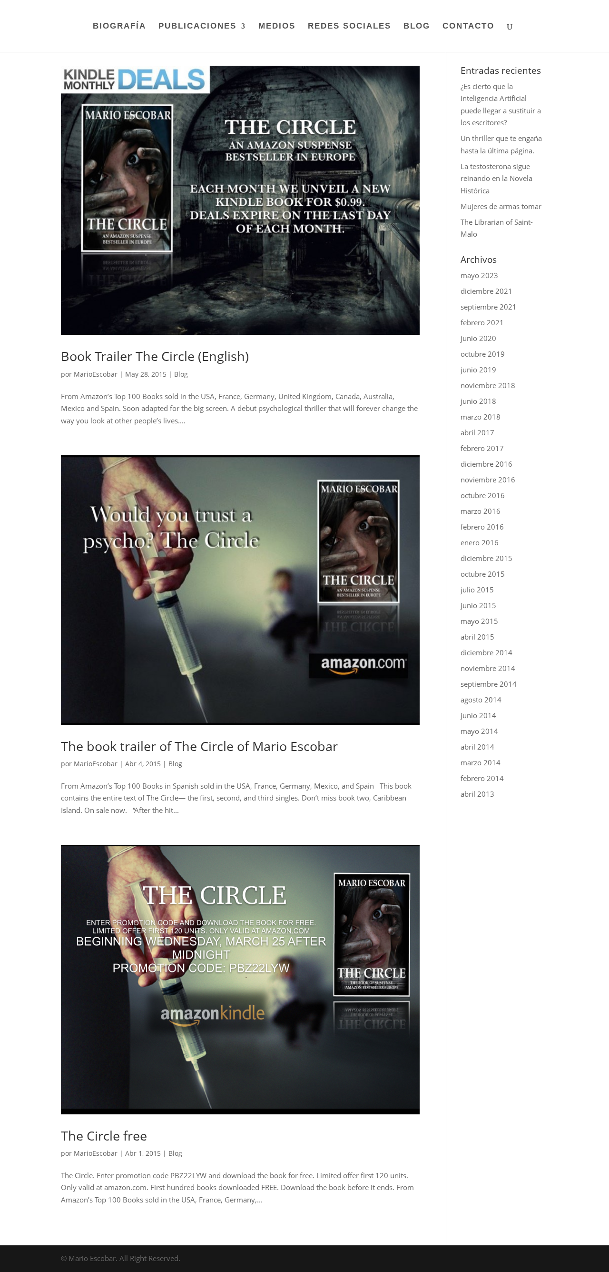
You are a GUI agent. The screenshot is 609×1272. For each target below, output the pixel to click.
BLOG (416, 26)
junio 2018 (478, 401)
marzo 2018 (481, 416)
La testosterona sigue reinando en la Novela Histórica (496, 178)
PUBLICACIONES (197, 26)
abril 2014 (477, 746)
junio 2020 (478, 338)
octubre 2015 (483, 574)
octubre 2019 (483, 354)
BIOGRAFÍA (119, 26)
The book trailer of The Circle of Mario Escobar (199, 746)
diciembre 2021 (486, 291)
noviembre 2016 (488, 479)
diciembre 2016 (486, 464)
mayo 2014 (479, 731)
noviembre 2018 (488, 385)
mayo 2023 (479, 275)
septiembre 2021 (489, 306)
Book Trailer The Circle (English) (155, 356)
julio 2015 (477, 589)
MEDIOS (276, 26)
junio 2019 (478, 369)
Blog (181, 374)
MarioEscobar (96, 374)
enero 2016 (480, 542)
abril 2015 (477, 636)
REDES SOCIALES (349, 26)
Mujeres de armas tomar (501, 206)
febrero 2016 (482, 526)
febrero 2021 (482, 322)
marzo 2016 (481, 511)
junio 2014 (478, 715)
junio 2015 (478, 605)
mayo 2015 (479, 621)
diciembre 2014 (486, 652)
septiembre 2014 (489, 684)
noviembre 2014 (488, 668)
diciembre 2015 (486, 558)
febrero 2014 (482, 778)
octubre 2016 (483, 495)
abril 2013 (477, 794)
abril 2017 (477, 432)
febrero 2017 (482, 448)
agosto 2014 (481, 699)
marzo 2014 (481, 762)
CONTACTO (468, 26)
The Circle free (104, 1135)
